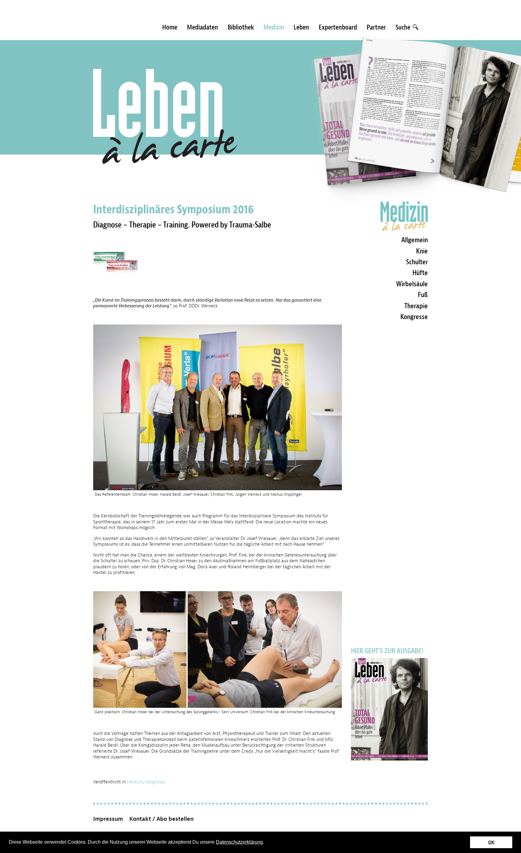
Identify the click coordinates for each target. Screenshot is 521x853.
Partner (376, 27)
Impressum (108, 819)
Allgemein (414, 239)
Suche (404, 27)
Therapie (416, 305)
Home (169, 27)
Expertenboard (338, 27)
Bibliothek (241, 27)
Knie (422, 251)
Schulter (417, 261)
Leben (301, 27)
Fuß (423, 294)
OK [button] (491, 842)
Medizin (274, 27)
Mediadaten (202, 27)
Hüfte (420, 272)
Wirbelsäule (412, 283)
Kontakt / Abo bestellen (161, 819)
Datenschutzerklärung (239, 842)
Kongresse (155, 782)
